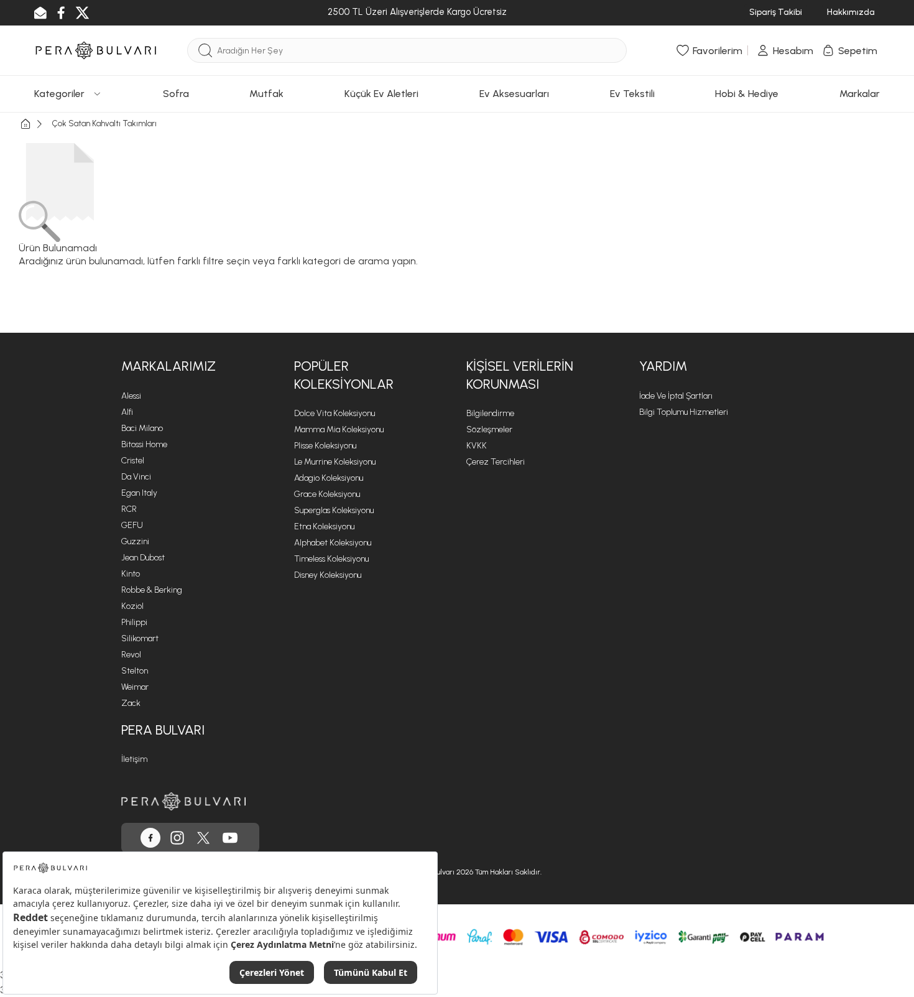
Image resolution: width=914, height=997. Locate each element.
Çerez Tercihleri (495, 462)
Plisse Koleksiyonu (325, 445)
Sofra (176, 94)
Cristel (132, 460)
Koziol (132, 606)
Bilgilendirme (490, 413)
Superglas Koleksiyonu (334, 510)
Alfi (127, 412)
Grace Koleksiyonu (327, 494)
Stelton (134, 670)
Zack (131, 703)
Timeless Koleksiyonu (331, 559)
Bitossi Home (144, 444)
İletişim (134, 759)
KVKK (476, 445)
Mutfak (266, 94)
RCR (129, 509)
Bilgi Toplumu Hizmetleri (683, 412)
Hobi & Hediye (746, 94)
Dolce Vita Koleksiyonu (334, 413)
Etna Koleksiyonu (324, 526)
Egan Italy (139, 493)
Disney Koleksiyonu (327, 575)
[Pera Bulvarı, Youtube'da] (230, 838)
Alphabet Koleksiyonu (332, 542)
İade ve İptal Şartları (676, 396)
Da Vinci (136, 476)
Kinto (130, 573)
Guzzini (135, 541)
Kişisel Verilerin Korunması (519, 375)
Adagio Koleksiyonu (328, 478)
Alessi (131, 396)
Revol (131, 654)
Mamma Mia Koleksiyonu (339, 429)
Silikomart (140, 638)
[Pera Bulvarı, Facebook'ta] (150, 838)
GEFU (132, 525)
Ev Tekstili (632, 94)
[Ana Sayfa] (35, 124)
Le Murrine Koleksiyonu (335, 462)
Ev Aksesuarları (514, 94)
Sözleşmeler (489, 429)
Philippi (134, 622)
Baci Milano (142, 428)
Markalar (859, 94)
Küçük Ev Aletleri (381, 94)
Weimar (135, 687)
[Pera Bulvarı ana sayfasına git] (183, 801)
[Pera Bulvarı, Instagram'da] (177, 838)
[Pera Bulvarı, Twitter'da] (203, 838)
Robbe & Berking (151, 590)
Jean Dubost (143, 557)
